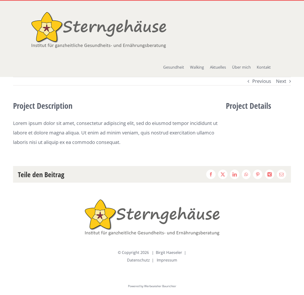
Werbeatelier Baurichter (160, 286)
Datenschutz (138, 260)
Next (281, 81)
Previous (261, 81)
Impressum (167, 260)
